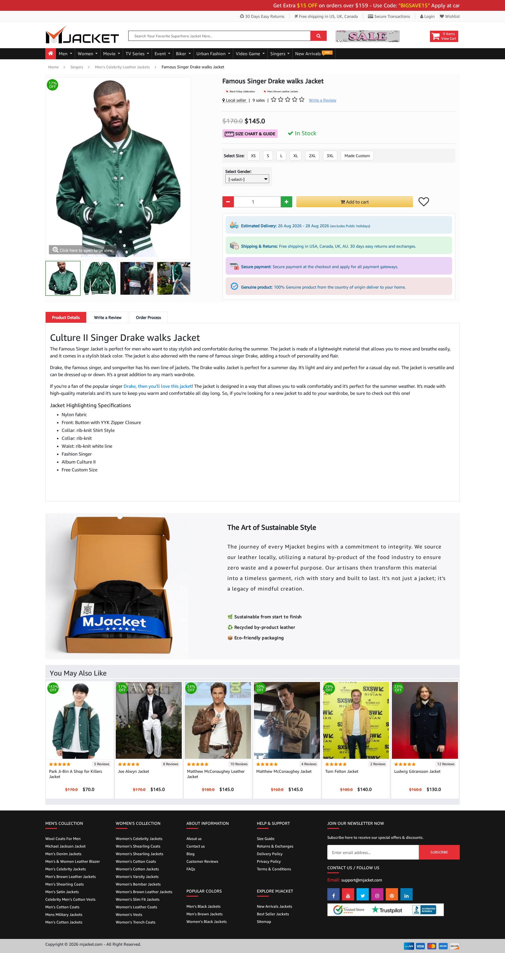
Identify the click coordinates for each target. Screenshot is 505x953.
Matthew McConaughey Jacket (284, 771)
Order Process (148, 317)
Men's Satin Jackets (62, 891)
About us (194, 838)
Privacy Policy (269, 861)
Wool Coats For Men (63, 838)
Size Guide (265, 838)
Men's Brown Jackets (204, 914)
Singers (278, 53)
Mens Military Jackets (63, 914)
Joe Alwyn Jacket (133, 771)
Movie (110, 53)
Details (66, 317)
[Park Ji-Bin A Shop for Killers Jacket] (79, 720)
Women (86, 53)
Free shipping (328, 16)
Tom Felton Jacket (341, 771)
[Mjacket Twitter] (363, 894)
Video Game (248, 53)
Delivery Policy (270, 853)
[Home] (50, 53)
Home (53, 67)
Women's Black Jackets (206, 921)
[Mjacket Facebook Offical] (333, 894)
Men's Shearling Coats (64, 884)
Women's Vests (129, 914)
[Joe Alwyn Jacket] (148, 720)
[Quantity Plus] (286, 201)
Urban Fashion (211, 53)
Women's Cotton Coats (136, 861)
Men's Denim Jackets (63, 853)
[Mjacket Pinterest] (392, 894)
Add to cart (357, 202)
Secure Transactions (391, 16)
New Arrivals (312, 53)
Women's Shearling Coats (138, 846)
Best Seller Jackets (273, 914)
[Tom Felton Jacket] (356, 720)
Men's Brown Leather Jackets (282, 91)
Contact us (195, 846)
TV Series (136, 53)
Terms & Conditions (274, 869)
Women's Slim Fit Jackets (138, 899)
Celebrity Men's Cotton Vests (70, 899)
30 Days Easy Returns (264, 16)
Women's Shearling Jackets (139, 853)
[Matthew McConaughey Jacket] (287, 720)
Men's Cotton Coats (62, 907)
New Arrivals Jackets (274, 906)
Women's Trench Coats (135, 922)
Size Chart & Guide (254, 133)
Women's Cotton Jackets (137, 869)
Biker (181, 53)
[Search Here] (318, 36)
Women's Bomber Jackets (138, 884)
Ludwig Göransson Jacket (417, 771)
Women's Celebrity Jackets (139, 838)
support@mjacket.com (361, 879)
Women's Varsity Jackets (137, 876)
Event (161, 53)
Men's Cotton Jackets (63, 922)
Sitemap (264, 921)
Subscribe (439, 852)
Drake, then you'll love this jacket (158, 386)
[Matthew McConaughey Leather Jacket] (217, 720)
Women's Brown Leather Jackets (144, 891)
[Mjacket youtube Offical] (348, 894)
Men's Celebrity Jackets (65, 869)
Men (64, 53)
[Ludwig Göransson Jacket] (425, 720)
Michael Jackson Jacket (65, 846)
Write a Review (108, 317)
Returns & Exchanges (275, 846)
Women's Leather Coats (136, 907)
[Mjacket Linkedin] (406, 894)
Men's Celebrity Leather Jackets (122, 67)
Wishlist (452, 16)
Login (429, 16)
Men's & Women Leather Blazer (72, 861)
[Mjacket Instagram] (377, 894)
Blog (190, 853)
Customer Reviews (202, 861)
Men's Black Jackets (203, 906)
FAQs (190, 869)
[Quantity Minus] (228, 201)
